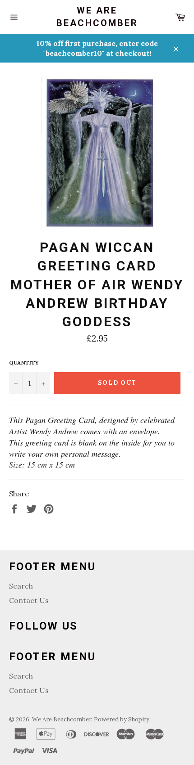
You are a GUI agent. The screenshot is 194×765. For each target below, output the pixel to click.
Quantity (24, 362)
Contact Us (29, 600)
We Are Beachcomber (97, 16)
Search (21, 585)
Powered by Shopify (121, 719)
